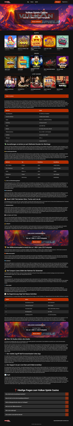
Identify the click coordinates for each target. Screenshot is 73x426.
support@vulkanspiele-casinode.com (61, 420)
